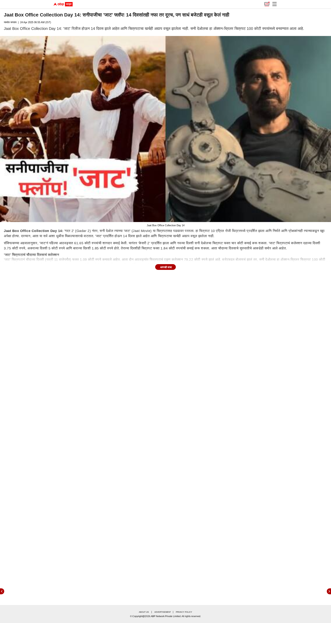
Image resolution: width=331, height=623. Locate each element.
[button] (274, 4)
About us (144, 612)
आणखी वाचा (166, 267)
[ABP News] (329, 591)
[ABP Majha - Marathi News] (63, 4)
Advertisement (162, 612)
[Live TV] (267, 3)
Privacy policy (184, 612)
